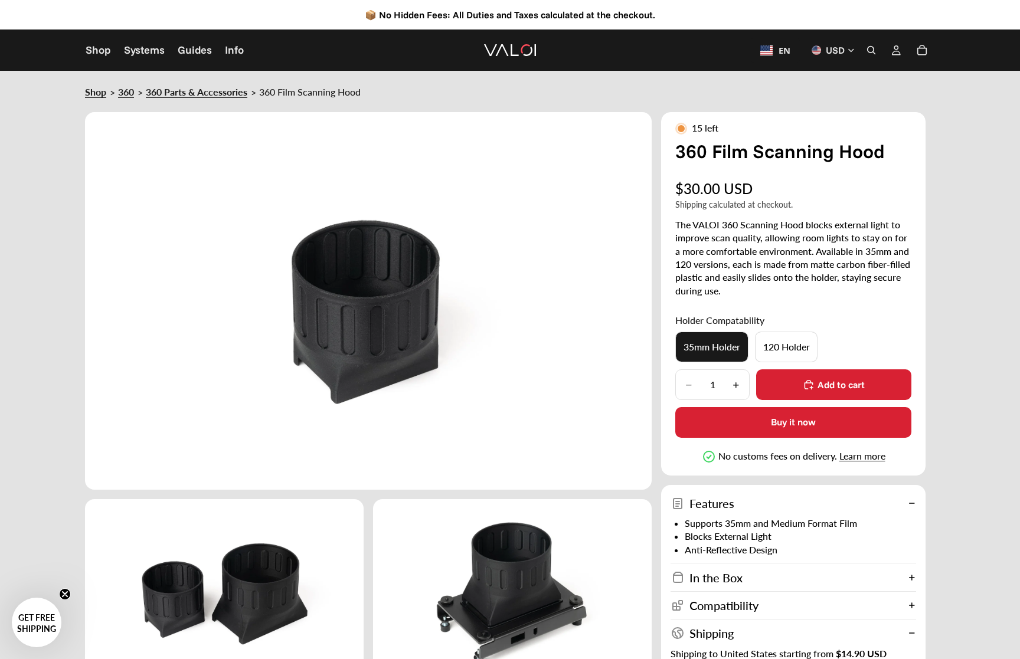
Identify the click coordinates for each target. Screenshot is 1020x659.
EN (784, 50)
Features (711, 503)
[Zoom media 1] (368, 301)
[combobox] (775, 50)
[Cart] (922, 50)
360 (126, 91)
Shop (95, 91)
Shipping (711, 633)
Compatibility (724, 605)
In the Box (716, 578)
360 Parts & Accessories (196, 91)
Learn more (862, 455)
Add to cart (841, 385)
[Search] (871, 50)
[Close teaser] (65, 594)
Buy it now (793, 422)
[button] (36, 622)
